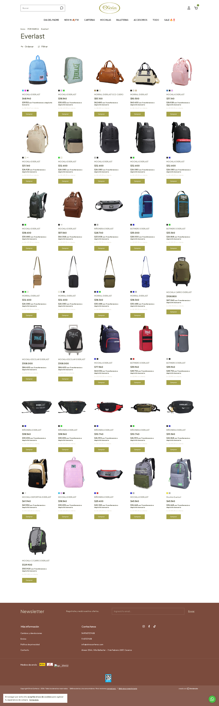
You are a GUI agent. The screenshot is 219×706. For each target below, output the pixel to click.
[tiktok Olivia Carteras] (154, 626)
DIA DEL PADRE (51, 19)
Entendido (34, 700)
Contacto (25, 650)
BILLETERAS (122, 19)
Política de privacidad (30, 644)
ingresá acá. (111, 689)
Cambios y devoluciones (31, 633)
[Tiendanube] (188, 689)
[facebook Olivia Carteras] (149, 626)
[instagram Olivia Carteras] (143, 626)
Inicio (23, 29)
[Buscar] (61, 8)
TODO (156, 19)
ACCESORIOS (140, 19)
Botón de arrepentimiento (128, 689)
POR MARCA (33, 29)
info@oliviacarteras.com (92, 644)
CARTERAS (89, 19)
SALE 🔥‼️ (169, 19)
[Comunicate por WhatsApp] (212, 699)
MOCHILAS (105, 19)
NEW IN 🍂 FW (71, 19)
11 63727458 (86, 639)
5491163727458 (88, 633)
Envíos (23, 639)
